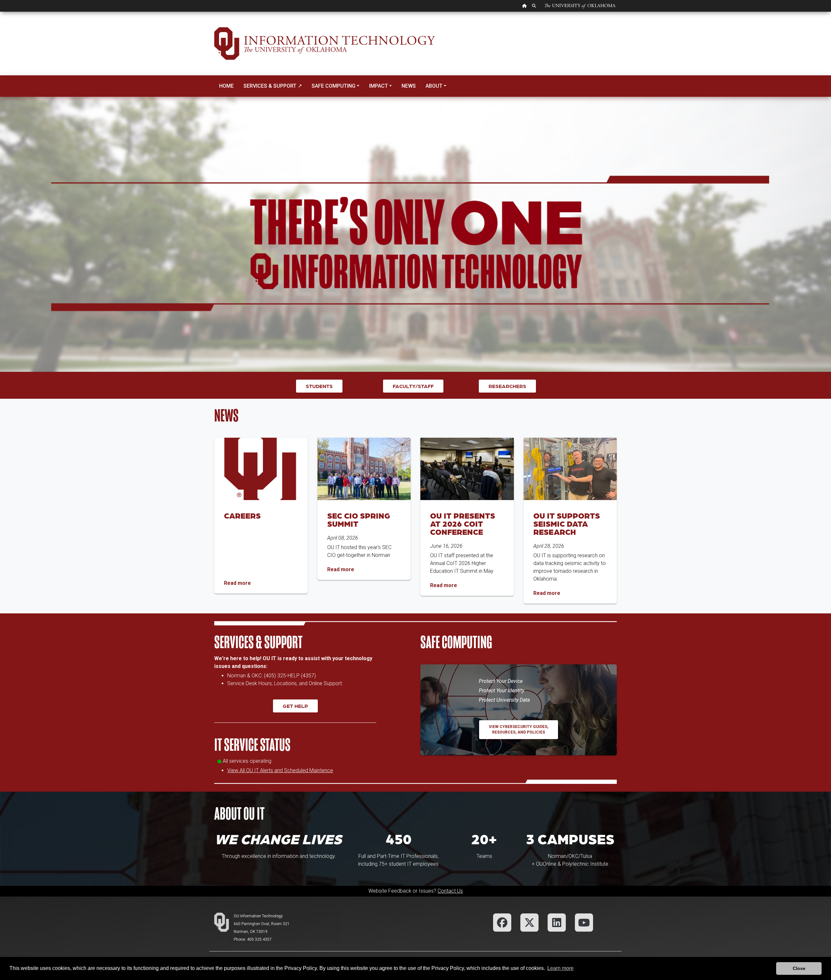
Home (226, 86)
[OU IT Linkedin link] (557, 922)
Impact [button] (378, 86)
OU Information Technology (258, 916)
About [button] (434, 86)
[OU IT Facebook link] (502, 922)
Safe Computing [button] (333, 86)
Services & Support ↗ (272, 86)
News (409, 86)
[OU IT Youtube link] (584, 922)
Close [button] (799, 968)
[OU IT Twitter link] (529, 922)
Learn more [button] (560, 968)
